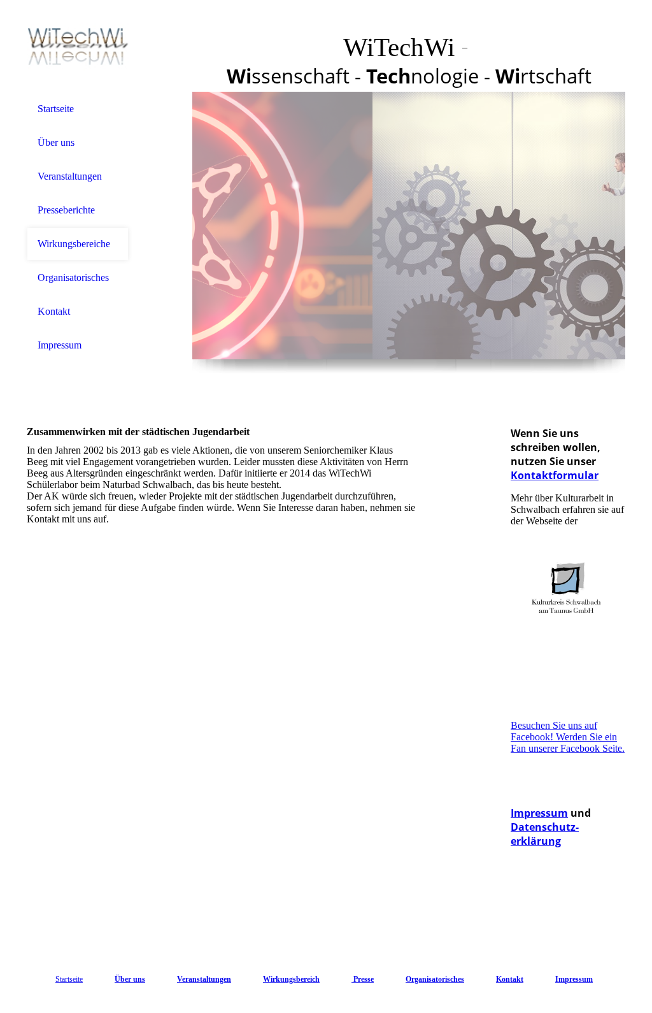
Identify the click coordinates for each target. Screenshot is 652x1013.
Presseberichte (66, 210)
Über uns (56, 142)
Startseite (56, 108)
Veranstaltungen (70, 176)
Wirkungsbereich (291, 979)
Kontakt (54, 311)
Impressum (60, 345)
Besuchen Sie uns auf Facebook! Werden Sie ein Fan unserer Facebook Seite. (568, 737)
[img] (78, 46)
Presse (362, 979)
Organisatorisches (73, 277)
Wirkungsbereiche (74, 243)
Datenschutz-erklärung (545, 834)
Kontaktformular (555, 475)
